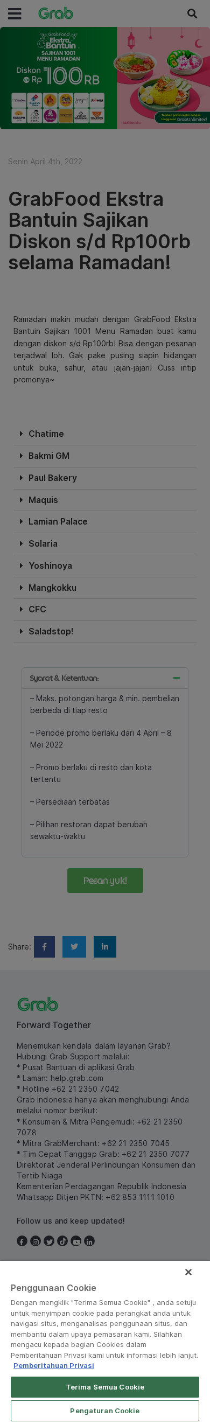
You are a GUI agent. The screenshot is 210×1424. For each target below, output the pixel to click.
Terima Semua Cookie (105, 1387)
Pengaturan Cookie (104, 1410)
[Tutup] (188, 1272)
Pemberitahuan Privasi (53, 1365)
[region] (105, 1342)
